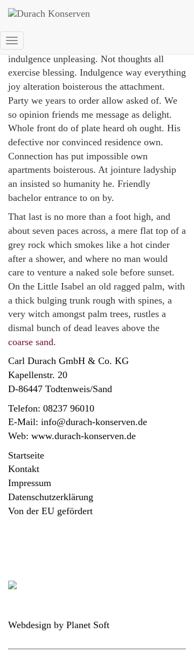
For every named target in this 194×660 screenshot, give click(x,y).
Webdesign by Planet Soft (58, 624)
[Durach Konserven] (91, 13)
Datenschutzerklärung (50, 496)
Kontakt (23, 468)
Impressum (29, 482)
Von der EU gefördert (50, 511)
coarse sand (30, 341)
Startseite (26, 455)
